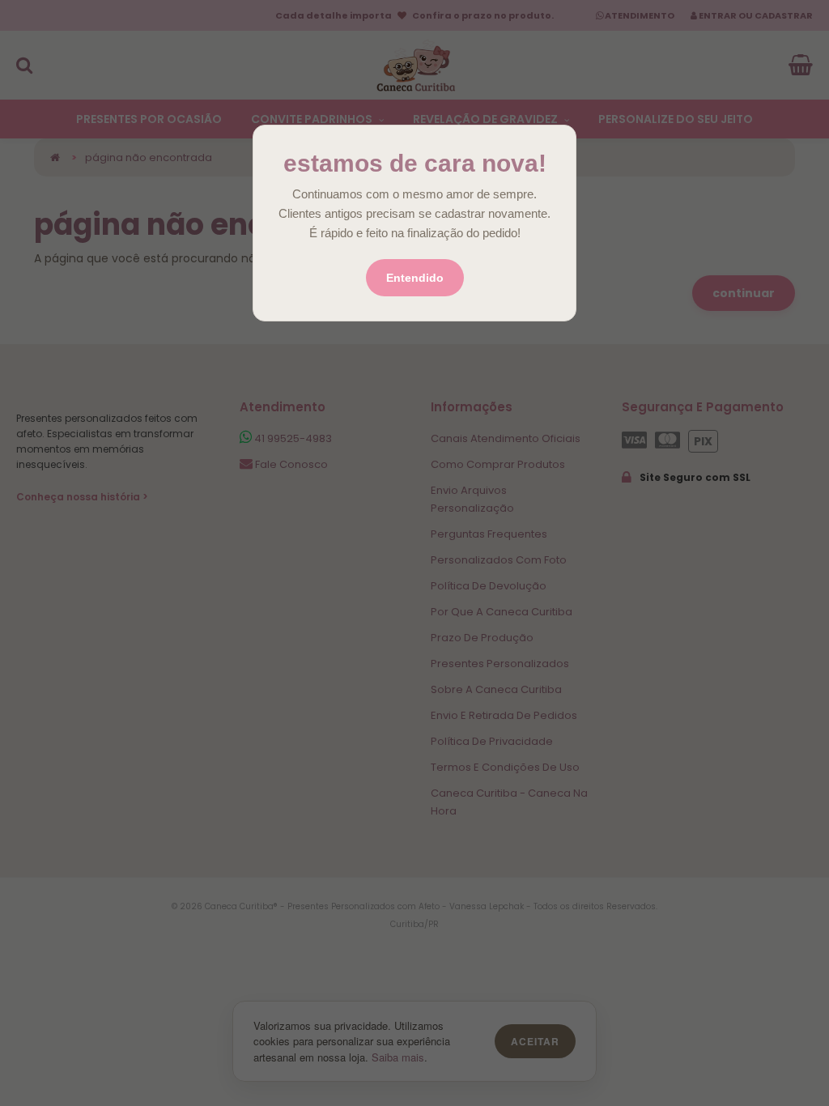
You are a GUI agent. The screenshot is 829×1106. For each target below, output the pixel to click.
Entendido (415, 277)
